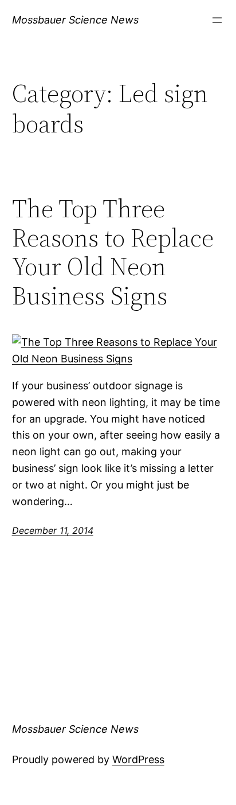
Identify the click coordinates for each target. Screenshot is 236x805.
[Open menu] (217, 20)
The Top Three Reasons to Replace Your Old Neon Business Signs (113, 252)
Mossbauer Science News (75, 20)
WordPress (138, 759)
